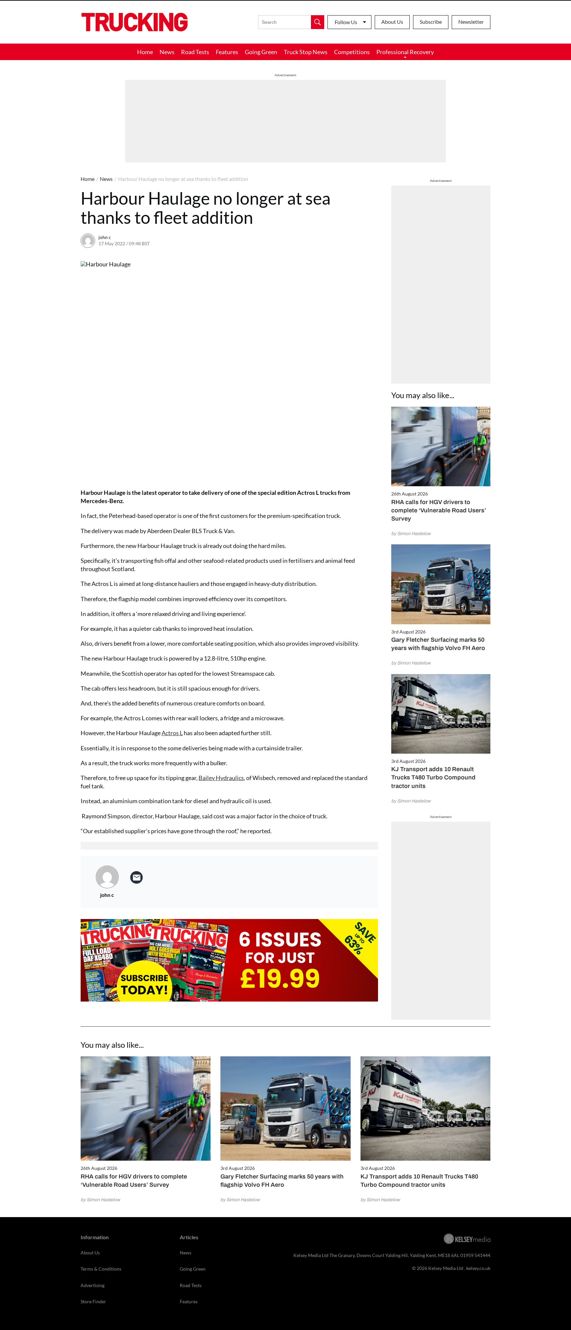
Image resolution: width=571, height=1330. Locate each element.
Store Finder (93, 1301)
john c (104, 237)
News (167, 51)
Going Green (261, 51)
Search (317, 22)
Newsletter (471, 21)
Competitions (352, 51)
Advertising (92, 1285)
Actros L (172, 732)
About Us (392, 21)
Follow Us (346, 22)
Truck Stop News (305, 51)
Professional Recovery (405, 51)
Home (145, 51)
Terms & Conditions (101, 1269)
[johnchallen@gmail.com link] (136, 877)
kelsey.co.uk (478, 1268)
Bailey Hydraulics (221, 777)
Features (227, 51)
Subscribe (431, 21)
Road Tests (195, 51)
